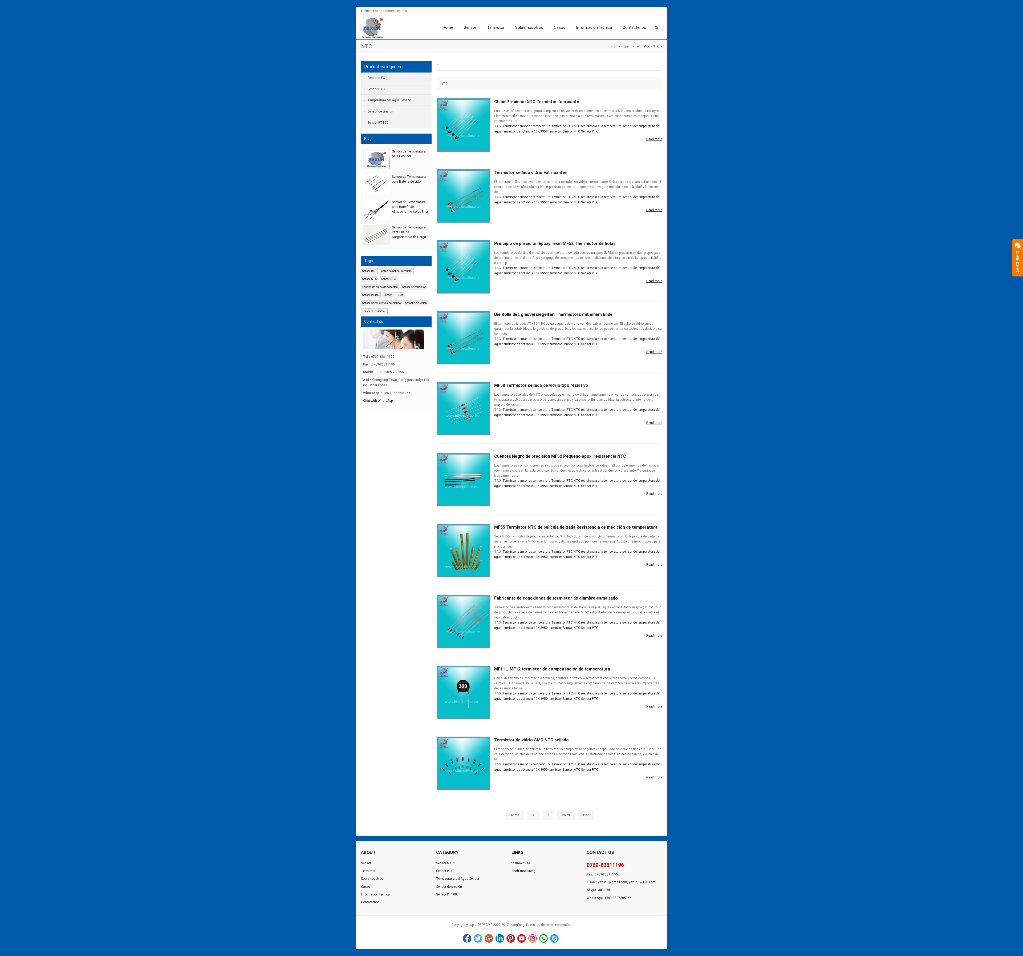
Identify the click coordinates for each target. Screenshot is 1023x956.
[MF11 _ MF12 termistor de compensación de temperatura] (463, 692)
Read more (654, 139)
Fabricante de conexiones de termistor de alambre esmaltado (556, 598)
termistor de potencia (517, 131)
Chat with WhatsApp (378, 401)
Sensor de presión (380, 111)
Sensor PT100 (377, 122)
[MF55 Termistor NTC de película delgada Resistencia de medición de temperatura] (463, 550)
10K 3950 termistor (548, 131)
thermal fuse (521, 863)
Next (566, 815)
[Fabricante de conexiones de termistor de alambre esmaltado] (463, 621)
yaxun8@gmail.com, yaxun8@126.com (626, 882)
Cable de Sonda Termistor (396, 271)
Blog (368, 138)
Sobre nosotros (529, 27)
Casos (559, 27)
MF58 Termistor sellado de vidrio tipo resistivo (541, 385)
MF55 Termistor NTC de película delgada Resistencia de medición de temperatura (575, 527)
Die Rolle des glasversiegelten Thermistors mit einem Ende (553, 314)
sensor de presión (416, 303)
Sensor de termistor (414, 287)
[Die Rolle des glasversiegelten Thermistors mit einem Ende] (463, 337)
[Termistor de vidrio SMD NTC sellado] (463, 763)
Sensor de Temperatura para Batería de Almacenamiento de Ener (410, 207)
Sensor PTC (589, 131)
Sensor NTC (571, 131)
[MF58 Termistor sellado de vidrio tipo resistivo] (463, 408)
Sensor (470, 27)
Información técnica (594, 27)
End (586, 815)
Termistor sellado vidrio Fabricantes (530, 172)
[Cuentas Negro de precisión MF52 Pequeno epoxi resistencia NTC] (463, 479)
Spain (627, 46)
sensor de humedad (374, 311)
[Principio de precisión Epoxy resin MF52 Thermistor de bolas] (463, 266)
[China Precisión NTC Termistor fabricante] (463, 125)
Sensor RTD (369, 271)
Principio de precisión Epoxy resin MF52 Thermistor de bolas (555, 243)
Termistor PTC (562, 126)
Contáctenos (634, 27)
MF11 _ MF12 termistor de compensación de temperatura (552, 669)
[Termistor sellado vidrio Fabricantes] (463, 196)
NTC (656, 46)
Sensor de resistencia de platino (381, 303)
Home (448, 27)
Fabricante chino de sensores (380, 287)
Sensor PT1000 (393, 295)
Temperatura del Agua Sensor (389, 100)
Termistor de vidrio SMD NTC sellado (531, 739)
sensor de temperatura (534, 126)
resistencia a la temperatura (601, 126)
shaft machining (523, 871)
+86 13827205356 (617, 898)
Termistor (496, 27)
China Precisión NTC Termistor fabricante (536, 101)
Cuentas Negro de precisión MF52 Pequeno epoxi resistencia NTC (560, 456)
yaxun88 (604, 890)
